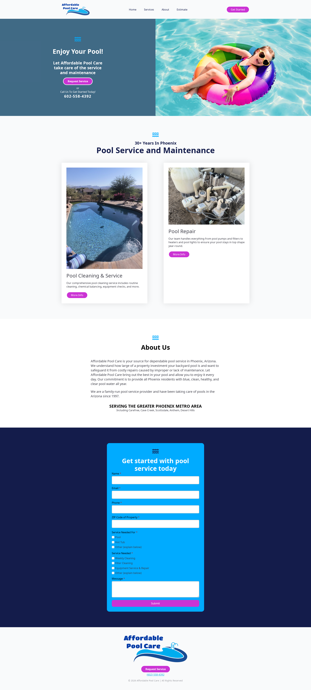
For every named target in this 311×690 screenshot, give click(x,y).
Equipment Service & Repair (132, 568)
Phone (117, 502)
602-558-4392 (77, 96)
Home (132, 9)
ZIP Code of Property (125, 517)
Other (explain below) (128, 547)
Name (116, 473)
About (165, 9)
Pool (118, 537)
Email (116, 488)
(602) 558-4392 (155, 674)
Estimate (182, 9)
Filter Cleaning (124, 563)
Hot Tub (120, 542)
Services (149, 9)
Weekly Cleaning (125, 558)
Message (118, 578)
